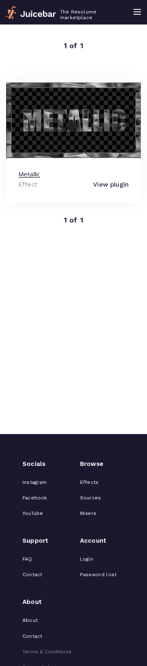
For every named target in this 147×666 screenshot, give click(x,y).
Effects (89, 482)
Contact (32, 574)
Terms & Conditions (46, 652)
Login (86, 559)
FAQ (27, 559)
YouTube (32, 513)
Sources (90, 498)
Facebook (34, 498)
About (30, 620)
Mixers (88, 513)
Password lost (98, 574)
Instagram (34, 482)
